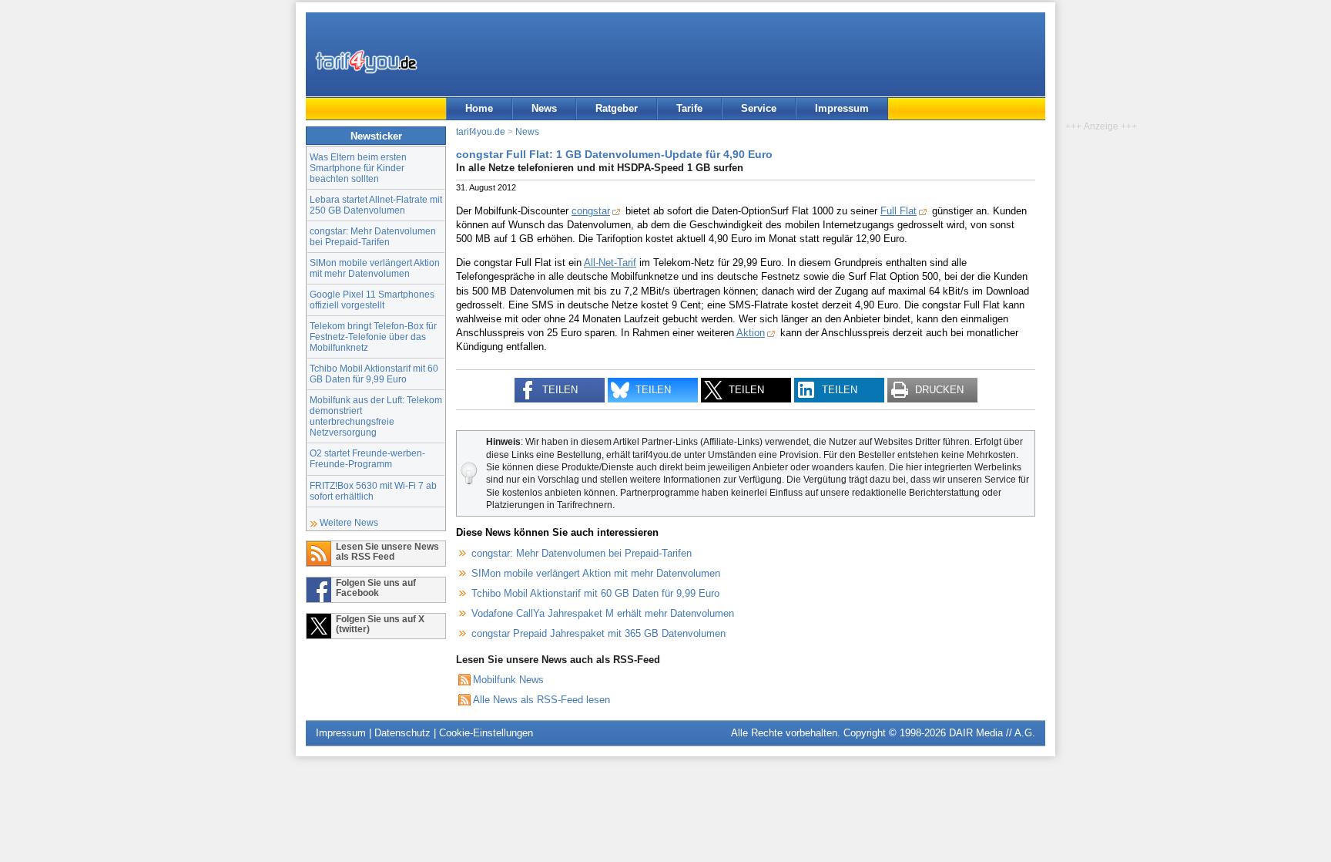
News (544, 108)
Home (479, 108)
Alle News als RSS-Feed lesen (541, 699)
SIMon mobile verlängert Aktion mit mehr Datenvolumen (375, 268)
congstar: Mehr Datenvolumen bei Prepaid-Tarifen (373, 236)
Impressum (842, 108)
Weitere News (349, 522)
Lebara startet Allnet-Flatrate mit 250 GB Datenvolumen (376, 204)
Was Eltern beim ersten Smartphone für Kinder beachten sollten (358, 168)
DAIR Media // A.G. (992, 733)
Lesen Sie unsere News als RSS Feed (387, 551)
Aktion (750, 332)
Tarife (689, 108)
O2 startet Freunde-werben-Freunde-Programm (367, 458)
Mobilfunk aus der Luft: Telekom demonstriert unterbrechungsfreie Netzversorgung (376, 416)
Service (758, 108)
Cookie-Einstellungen (486, 733)
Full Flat (898, 211)
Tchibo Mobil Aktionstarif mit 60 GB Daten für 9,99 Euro (374, 373)
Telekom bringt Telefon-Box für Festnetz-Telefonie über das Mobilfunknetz (373, 336)
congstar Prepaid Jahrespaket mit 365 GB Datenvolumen (598, 633)
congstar (591, 211)
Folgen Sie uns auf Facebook (376, 587)
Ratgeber (616, 108)
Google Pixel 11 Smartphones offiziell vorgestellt (372, 299)
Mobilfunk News (508, 679)
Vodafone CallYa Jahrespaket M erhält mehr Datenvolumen (602, 613)
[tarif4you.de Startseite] (366, 61)
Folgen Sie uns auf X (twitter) (380, 624)
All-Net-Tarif (610, 262)
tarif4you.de (480, 131)
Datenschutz (402, 733)
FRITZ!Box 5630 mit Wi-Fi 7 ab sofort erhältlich (373, 490)
